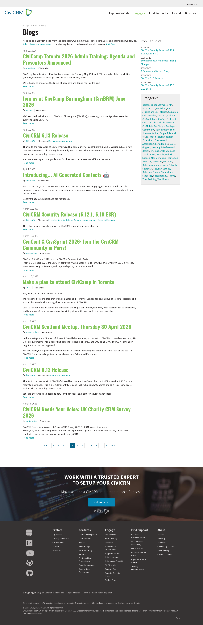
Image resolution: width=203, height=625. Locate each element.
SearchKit (147, 168)
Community (148, 129)
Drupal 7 (164, 133)
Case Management (87, 565)
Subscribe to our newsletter (37, 44)
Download (191, 13)
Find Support (158, 13)
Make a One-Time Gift (114, 561)
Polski (100, 592)
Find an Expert (101, 502)
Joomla (160, 154)
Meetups (146, 161)
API (170, 104)
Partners (167, 161)
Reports (82, 554)
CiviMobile (147, 126)
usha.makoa (31, 253)
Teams (171, 175)
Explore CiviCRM (119, 13)
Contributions (85, 538)
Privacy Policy (163, 550)
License (160, 534)
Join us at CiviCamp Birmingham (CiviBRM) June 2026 (74, 101)
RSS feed (110, 44)
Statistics (147, 175)
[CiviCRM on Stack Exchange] (29, 533)
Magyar (76, 592)
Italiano (84, 592)
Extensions (148, 140)
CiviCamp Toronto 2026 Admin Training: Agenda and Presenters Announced (79, 59)
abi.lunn (29, 110)
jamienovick (31, 421)
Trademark (162, 542)
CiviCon (171, 115)
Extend (176, 13)
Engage (139, 13)
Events (82, 542)
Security (157, 168)
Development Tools (165, 129)
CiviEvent (171, 119)
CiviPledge (159, 126)
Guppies (146, 147)
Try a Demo (57, 534)
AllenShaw (30, 68)
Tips (144, 179)
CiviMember (168, 122)
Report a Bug (110, 569)
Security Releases (106, 220)
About (161, 530)
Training (152, 179)
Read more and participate (129, 603)
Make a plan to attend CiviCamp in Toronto (68, 282)
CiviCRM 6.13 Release (45, 135)
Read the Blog (111, 538)
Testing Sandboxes (60, 538)
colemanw (30, 180)
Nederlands (58, 592)
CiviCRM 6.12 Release (45, 369)
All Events (109, 542)
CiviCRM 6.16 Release (152, 78)
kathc (28, 287)
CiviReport (171, 126)
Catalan (48, 592)
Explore (57, 530)
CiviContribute (149, 119)
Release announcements (60, 141)
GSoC (172, 143)
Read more (28, 86)
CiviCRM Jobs (111, 565)
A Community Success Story (155, 71)
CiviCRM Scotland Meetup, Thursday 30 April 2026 (77, 326)
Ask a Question (137, 548)
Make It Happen (111, 557)
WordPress (163, 179)
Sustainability (160, 175)
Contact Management (88, 534)
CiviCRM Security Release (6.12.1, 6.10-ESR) (69, 214)
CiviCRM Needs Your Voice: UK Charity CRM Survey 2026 (76, 412)
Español (108, 592)
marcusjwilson (32, 332)
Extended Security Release (60, 220)
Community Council (165, 546)
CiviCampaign (149, 115)
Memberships (84, 546)
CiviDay (161, 119)
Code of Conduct (164, 554)
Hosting (156, 147)
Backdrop (161, 108)
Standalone (167, 172)
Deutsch (93, 592)
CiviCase (161, 115)
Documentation (150, 133)
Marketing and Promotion (164, 157)
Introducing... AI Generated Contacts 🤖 (66, 174)
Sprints (156, 172)
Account (191, 4)
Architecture (148, 108)
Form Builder (161, 143)
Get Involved (110, 534)
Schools (173, 165)
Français (68, 592)
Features (85, 530)
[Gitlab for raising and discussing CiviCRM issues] (29, 563)
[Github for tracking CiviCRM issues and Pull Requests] (29, 573)
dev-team (30, 140)
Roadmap (161, 538)
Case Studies (58, 542)
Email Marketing (85, 550)
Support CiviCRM (112, 553)
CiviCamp (173, 111)
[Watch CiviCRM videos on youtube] (30, 553)
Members (157, 161)
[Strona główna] (17, 12)
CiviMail (157, 122)
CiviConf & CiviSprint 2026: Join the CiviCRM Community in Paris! (70, 244)
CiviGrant (147, 122)
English (40, 592)
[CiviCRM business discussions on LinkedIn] (29, 543)
